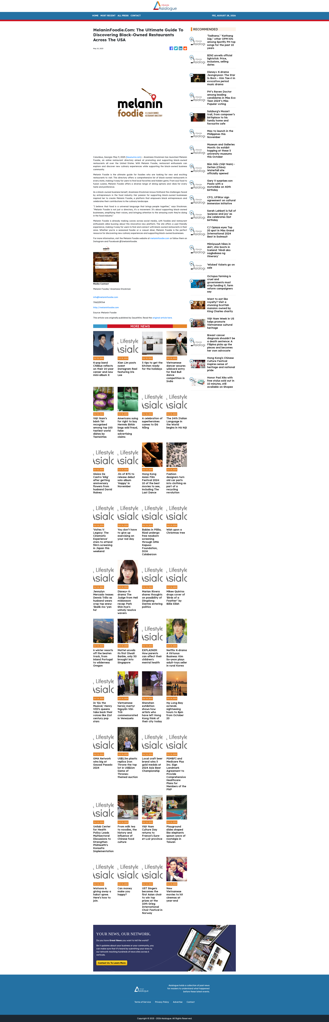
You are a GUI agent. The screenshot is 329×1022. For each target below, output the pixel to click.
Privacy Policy (162, 1002)
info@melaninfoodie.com (105, 297)
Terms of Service (142, 1002)
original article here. (162, 317)
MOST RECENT (108, 15)
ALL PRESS (123, 15)
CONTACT (136, 15)
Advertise (177, 1002)
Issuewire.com (133, 157)
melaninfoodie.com (159, 238)
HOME (95, 15)
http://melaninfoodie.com (106, 307)
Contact (191, 1002)
